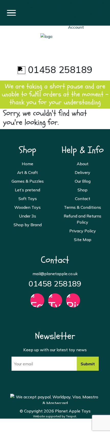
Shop (82, 189)
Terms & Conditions (82, 207)
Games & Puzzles (28, 181)
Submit (88, 363)
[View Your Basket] (96, 6)
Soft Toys (27, 198)
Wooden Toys (27, 207)
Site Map (82, 239)
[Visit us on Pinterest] (73, 302)
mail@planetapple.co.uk (55, 273)
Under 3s (27, 216)
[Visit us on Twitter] (55, 302)
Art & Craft (27, 172)
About (83, 163)
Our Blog (83, 181)
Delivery (82, 172)
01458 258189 (55, 283)
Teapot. (71, 416)
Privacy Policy (82, 230)
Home (27, 163)
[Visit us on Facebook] (37, 302)
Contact (82, 198)
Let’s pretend (27, 189)
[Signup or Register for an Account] (76, 12)
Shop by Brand (28, 224)
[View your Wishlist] (54, 4)
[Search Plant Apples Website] (32, 9)
